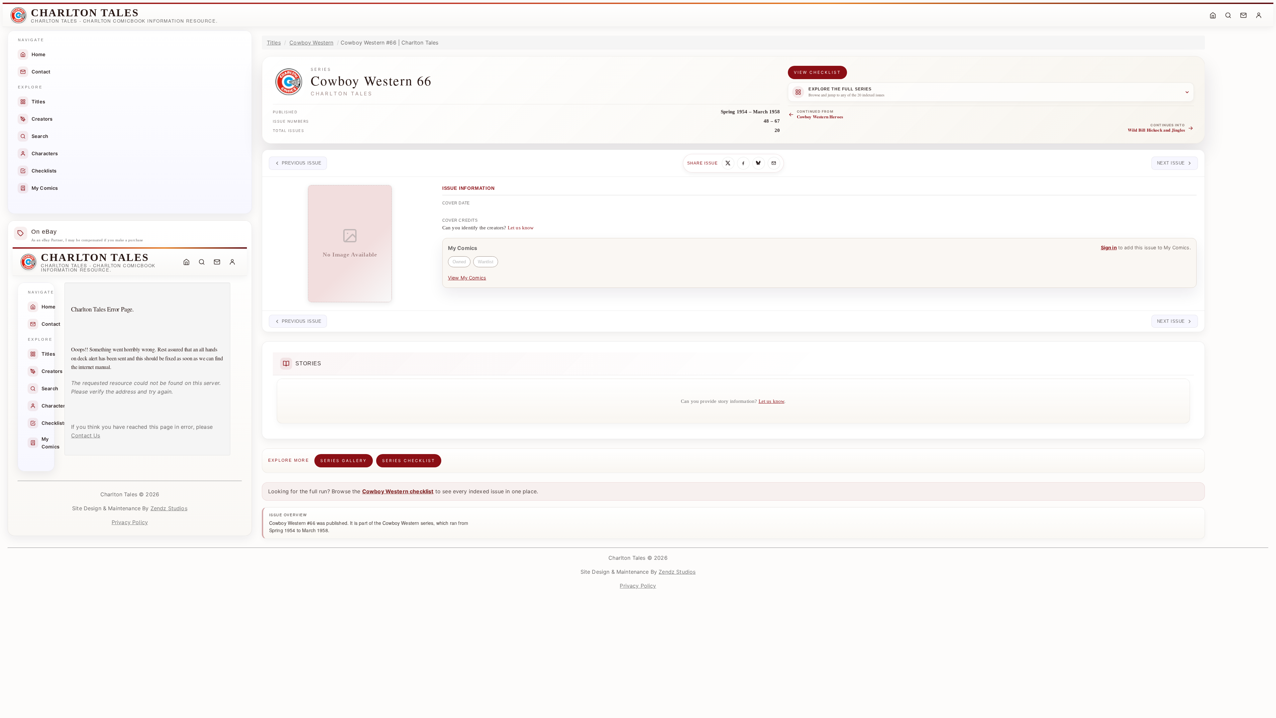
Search (40, 136)
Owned (459, 261)
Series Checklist (408, 460)
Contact (41, 71)
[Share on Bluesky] (758, 163)
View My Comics (467, 278)
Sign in (1109, 247)
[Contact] (1243, 15)
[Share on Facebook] (743, 163)
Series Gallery (343, 460)
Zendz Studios (169, 508)
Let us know (521, 227)
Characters (45, 153)
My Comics (45, 188)
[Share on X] (728, 163)
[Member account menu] (1258, 15)
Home (39, 54)
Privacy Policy (130, 522)
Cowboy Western (311, 42)
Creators (42, 119)
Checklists (44, 171)
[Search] (1228, 15)
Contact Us (85, 435)
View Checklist (817, 72)
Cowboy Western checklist (398, 491)
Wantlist (485, 261)
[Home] (1213, 15)
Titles (38, 101)
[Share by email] (774, 163)
